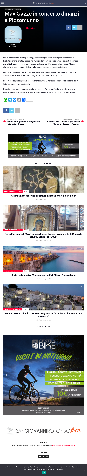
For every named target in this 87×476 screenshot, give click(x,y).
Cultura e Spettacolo (13, 9)
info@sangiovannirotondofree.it (63, 445)
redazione (12, 44)
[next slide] (80, 375)
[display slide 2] (79, 412)
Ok (44, 473)
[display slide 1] (78, 412)
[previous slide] (6, 375)
